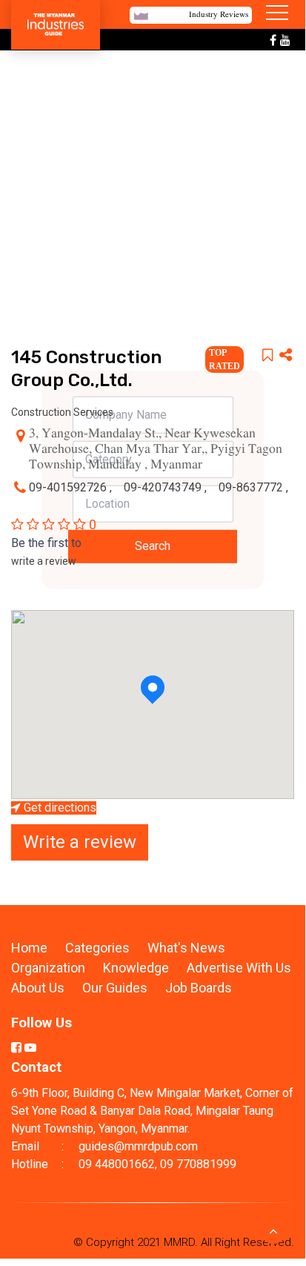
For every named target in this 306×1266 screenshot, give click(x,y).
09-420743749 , (167, 487)
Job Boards (198, 987)
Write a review (79, 842)
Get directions (58, 808)
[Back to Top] (273, 1230)
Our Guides (116, 987)
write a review (43, 561)
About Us (37, 987)
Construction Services (62, 412)
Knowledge (137, 967)
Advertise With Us (239, 967)
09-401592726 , (72, 487)
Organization (49, 967)
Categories (97, 947)
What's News (186, 947)
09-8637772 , (253, 487)
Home (29, 947)
